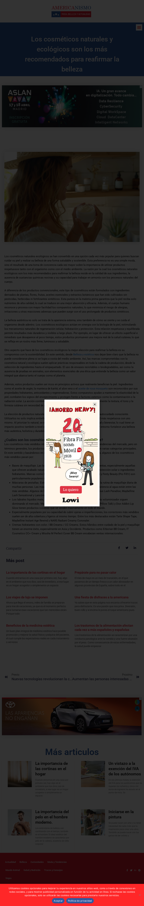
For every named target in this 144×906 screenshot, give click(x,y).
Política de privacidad (80, 900)
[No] (139, 895)
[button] (94, 404)
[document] (72, 453)
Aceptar (58, 900)
